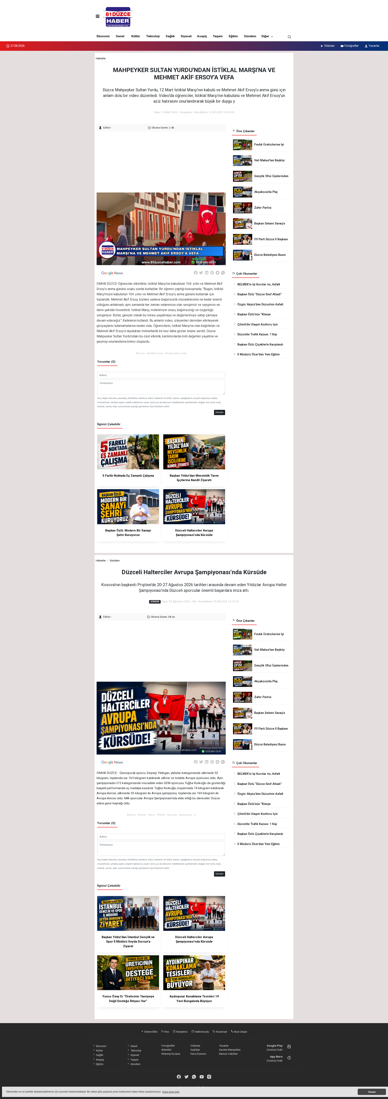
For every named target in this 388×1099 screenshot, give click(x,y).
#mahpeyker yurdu (176, 353)
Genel (120, 36)
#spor (151, 814)
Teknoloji (153, 36)
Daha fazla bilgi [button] (170, 1091)
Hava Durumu (198, 1053)
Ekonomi (103, 36)
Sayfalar (195, 1049)
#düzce (131, 814)
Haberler (101, 58)
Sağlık (170, 36)
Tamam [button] (372, 1092)
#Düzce (140, 353)
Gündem (250, 36)
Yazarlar (374, 45)
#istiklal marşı (155, 353)
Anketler (166, 1049)
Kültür (135, 36)
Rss (166, 1031)
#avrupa (172, 814)
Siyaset (186, 36)
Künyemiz (182, 1031)
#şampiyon (185, 814)
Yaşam (218, 36)
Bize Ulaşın (240, 1031)
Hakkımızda (201, 1031)
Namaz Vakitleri (228, 1053)
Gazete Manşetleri (229, 1049)
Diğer (265, 36)
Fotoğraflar (352, 45)
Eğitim (233, 36)
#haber (142, 814)
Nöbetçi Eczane (170, 1053)
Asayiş (202, 36)
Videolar (329, 45)
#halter (161, 814)
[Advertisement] (162, 160)
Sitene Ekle (150, 1031)
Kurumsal (221, 1031)
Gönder (219, 412)
